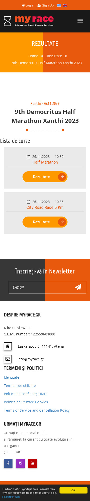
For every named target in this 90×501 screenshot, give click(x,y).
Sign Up (48, 5)
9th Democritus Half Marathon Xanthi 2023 (47, 62)
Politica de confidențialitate (26, 393)
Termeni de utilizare (20, 385)
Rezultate (54, 55)
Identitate (11, 377)
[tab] (45, 168)
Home (33, 55)
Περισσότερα (11, 497)
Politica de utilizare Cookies (26, 402)
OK (73, 490)
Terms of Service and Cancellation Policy (37, 410)
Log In (30, 5)
